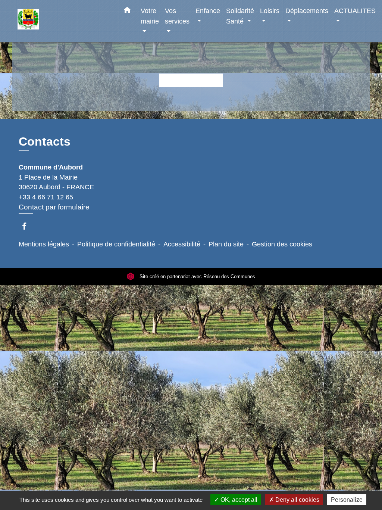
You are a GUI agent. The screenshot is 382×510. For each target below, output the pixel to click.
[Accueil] (64, 21)
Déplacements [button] (306, 11)
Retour (191, 80)
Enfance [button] (207, 11)
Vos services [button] (177, 16)
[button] (127, 12)
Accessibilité (181, 244)
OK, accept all (238, 500)
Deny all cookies (296, 500)
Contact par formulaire (54, 207)
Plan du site (226, 244)
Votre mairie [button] (150, 16)
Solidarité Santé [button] (240, 16)
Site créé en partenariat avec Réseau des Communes (196, 276)
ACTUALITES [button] (355, 11)
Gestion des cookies (282, 244)
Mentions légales (44, 244)
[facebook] (28, 226)
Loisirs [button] (269, 11)
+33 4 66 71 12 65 (46, 197)
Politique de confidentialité (116, 244)
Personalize (347, 500)
